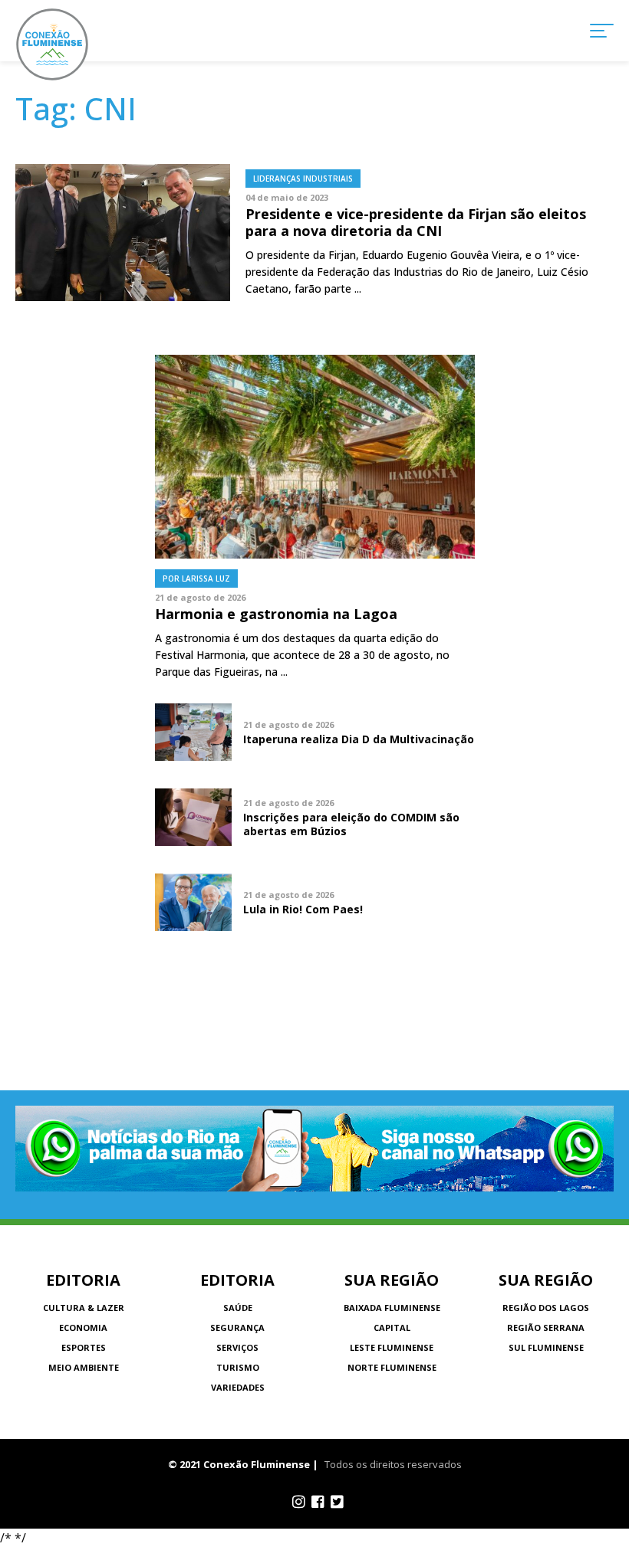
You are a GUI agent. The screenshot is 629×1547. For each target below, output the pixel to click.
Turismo (237, 1367)
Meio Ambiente (83, 1367)
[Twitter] (337, 1501)
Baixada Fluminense (392, 1307)
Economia (83, 1327)
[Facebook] (317, 1501)
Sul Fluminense (546, 1347)
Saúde (237, 1307)
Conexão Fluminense (52, 44)
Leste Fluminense (391, 1347)
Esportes (83, 1347)
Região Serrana (546, 1327)
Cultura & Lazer (83, 1307)
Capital (392, 1327)
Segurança (237, 1327)
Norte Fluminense (391, 1367)
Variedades (238, 1387)
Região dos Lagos (545, 1307)
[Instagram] (298, 1501)
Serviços (237, 1347)
